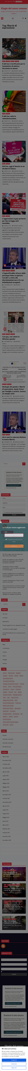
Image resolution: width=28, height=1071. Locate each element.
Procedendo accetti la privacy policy (14, 540)
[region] (14, 1058)
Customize (14, 1064)
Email (6, 532)
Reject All (14, 1067)
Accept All (14, 1060)
